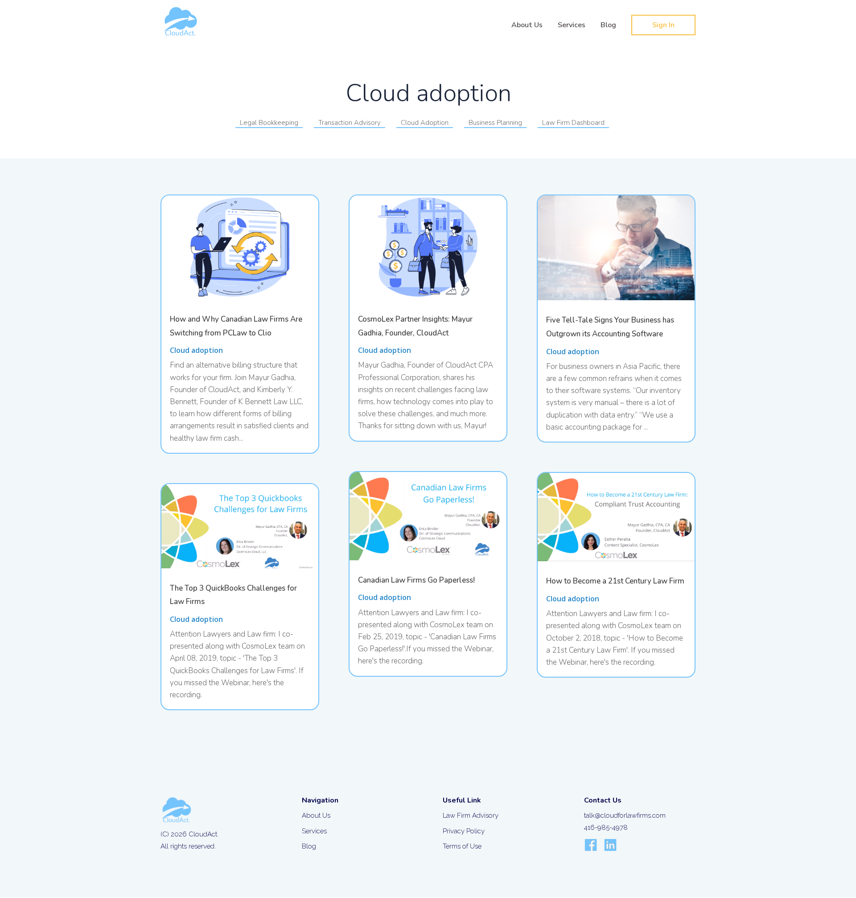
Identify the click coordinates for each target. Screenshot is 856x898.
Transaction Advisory (349, 122)
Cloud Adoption (425, 122)
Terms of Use (462, 846)
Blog (608, 26)
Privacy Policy (464, 831)
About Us (527, 26)
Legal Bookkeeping (269, 122)
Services (571, 26)
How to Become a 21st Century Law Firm (615, 581)
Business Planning (495, 122)
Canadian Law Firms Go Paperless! (416, 580)
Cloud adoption (196, 350)
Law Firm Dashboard (573, 122)
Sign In (663, 25)
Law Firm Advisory (470, 815)
